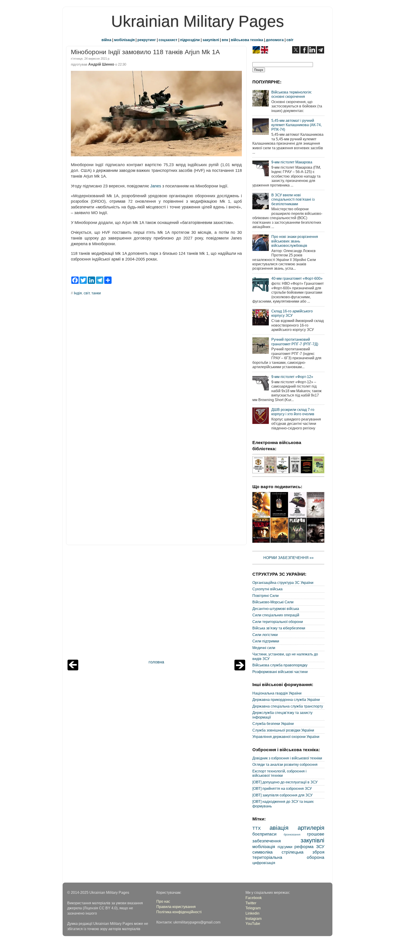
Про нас (163, 901)
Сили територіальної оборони (277, 622)
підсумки (285, 847)
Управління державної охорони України (285, 736)
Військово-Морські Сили (273, 602)
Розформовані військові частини (280, 672)
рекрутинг (146, 40)
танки (96, 293)
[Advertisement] (156, 603)
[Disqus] (156, 360)
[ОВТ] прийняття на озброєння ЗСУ (282, 788)
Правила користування (176, 907)
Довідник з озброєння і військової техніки (287, 758)
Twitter (251, 903)
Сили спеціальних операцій (275, 615)
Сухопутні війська (267, 589)
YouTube (253, 923)
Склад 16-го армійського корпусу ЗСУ (292, 313)
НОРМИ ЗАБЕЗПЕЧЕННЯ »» (288, 558)
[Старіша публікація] (240, 669)
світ (290, 40)
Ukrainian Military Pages (197, 21)
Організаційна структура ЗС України (282, 582)
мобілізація (124, 40)
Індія (78, 293)
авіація (279, 828)
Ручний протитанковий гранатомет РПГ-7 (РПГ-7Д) (294, 341)
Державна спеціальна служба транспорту (287, 706)
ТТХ (256, 828)
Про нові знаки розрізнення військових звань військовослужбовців (294, 240)
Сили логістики (265, 635)
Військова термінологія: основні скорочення (291, 94)
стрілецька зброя (303, 851)
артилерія (311, 828)
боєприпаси (264, 833)
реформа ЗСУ (309, 846)
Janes (155, 186)
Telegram (253, 908)
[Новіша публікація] (73, 669)
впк (225, 40)
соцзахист (168, 40)
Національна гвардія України (277, 693)
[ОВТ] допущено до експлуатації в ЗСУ (285, 782)
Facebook (254, 898)
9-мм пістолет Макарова (291, 162)
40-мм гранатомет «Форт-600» (297, 278)
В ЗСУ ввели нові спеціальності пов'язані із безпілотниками (293, 199)
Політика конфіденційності (179, 912)
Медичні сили (263, 648)
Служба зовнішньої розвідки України (283, 730)
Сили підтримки (265, 641)
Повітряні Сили (265, 595)
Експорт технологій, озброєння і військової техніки (279, 773)
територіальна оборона (288, 857)
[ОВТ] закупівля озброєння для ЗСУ (282, 795)
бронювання (292, 834)
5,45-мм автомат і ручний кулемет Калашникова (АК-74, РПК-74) (296, 124)
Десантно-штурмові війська (275, 609)
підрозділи (190, 40)
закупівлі (211, 40)
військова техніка (247, 40)
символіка (262, 851)
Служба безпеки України (273, 723)
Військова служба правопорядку (279, 665)
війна (106, 40)
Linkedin (252, 913)
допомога (275, 40)
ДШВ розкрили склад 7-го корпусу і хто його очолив (292, 411)
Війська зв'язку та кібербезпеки (278, 628)
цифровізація (263, 863)
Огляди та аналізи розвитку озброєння (285, 764)
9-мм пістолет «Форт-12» (292, 377)
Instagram (254, 918)
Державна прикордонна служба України (286, 699)
